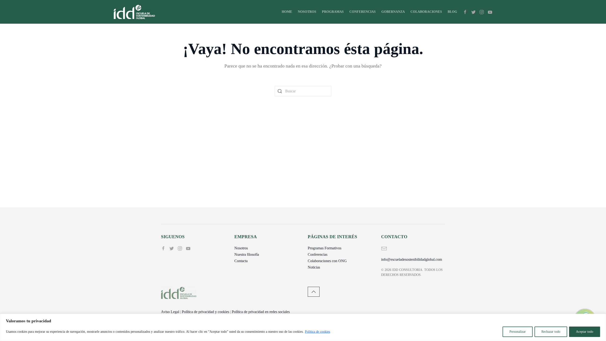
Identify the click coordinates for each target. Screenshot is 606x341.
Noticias (314, 267)
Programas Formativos (324, 248)
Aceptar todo (584, 331)
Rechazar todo (550, 331)
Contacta (241, 261)
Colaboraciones (426, 11)
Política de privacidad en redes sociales (261, 312)
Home (287, 11)
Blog (452, 11)
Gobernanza (393, 11)
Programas (333, 11)
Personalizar (517, 331)
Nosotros (307, 11)
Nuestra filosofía (246, 254)
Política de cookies (317, 331)
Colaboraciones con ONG (327, 261)
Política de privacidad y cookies (205, 312)
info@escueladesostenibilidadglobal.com (411, 259)
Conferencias (362, 11)
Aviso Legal (170, 312)
